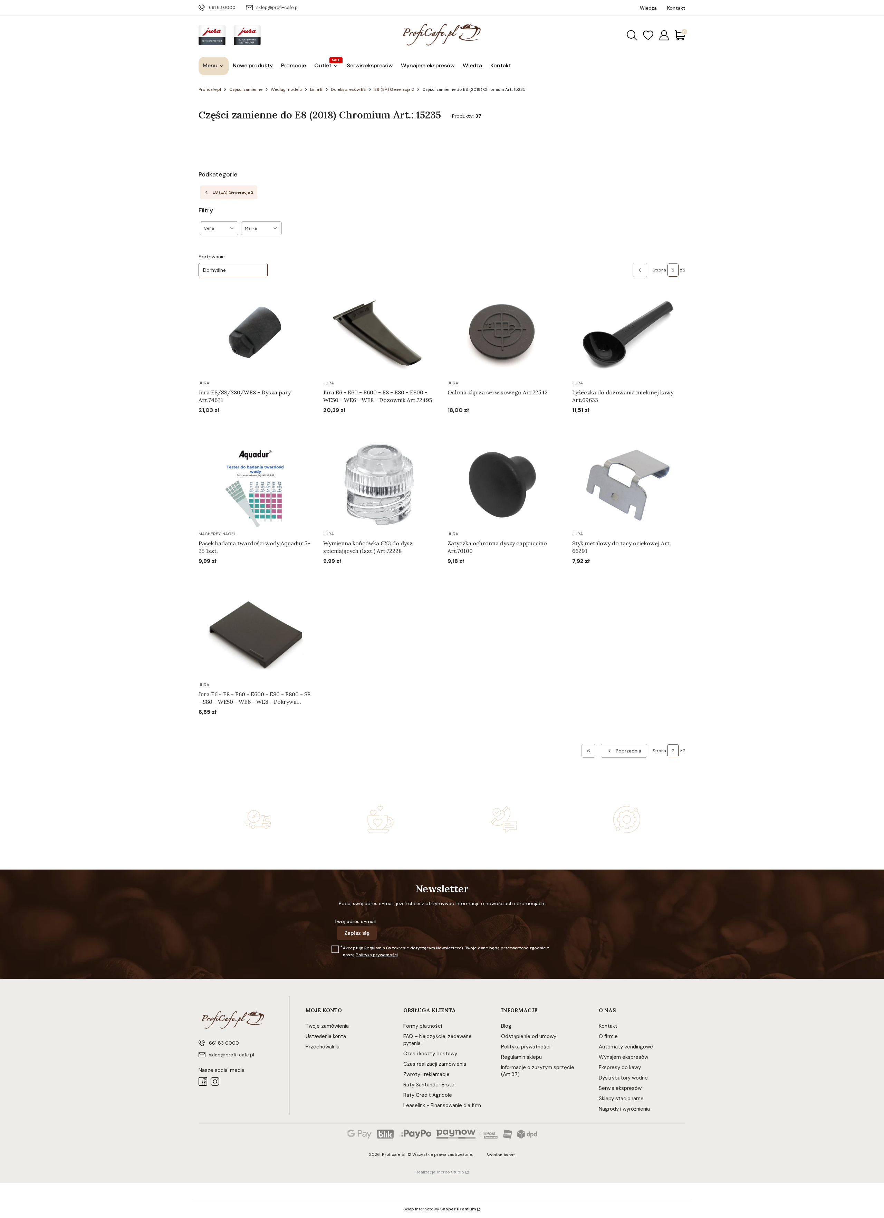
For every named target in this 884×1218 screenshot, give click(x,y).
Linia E (316, 89)
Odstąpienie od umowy (528, 1036)
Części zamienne (245, 89)
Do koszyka (247, 423)
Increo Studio (450, 1172)
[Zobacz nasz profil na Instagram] (215, 1081)
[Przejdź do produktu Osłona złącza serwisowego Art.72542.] (504, 334)
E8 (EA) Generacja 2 (394, 89)
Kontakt (608, 1026)
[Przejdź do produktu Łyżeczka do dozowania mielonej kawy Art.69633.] (629, 334)
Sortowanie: (212, 256)
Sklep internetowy (439, 1209)
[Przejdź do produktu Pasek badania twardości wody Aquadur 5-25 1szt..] (255, 485)
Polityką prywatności (377, 955)
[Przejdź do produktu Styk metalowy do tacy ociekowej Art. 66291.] (629, 485)
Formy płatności (422, 1026)
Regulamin (374, 948)
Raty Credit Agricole (427, 1095)
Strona (659, 270)
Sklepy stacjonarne (621, 1098)
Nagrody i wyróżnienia (624, 1108)
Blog (506, 1026)
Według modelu (286, 89)
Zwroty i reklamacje (426, 1074)
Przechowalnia (322, 1046)
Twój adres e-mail (355, 921)
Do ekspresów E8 (348, 89)
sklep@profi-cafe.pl (277, 7)
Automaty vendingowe (626, 1046)
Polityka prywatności (525, 1046)
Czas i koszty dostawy (430, 1053)
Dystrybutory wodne (623, 1077)
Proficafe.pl (210, 89)
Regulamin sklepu (521, 1057)
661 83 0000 (222, 7)
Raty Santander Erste (428, 1084)
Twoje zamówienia (327, 1026)
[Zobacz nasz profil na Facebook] (203, 1081)
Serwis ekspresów (620, 1088)
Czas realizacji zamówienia (434, 1064)
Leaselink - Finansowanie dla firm (442, 1105)
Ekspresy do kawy (620, 1067)
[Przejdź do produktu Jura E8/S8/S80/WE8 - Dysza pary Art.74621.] (255, 334)
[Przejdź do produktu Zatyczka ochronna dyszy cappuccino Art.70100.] (504, 485)
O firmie (608, 1036)
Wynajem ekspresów (623, 1057)
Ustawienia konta (326, 1036)
